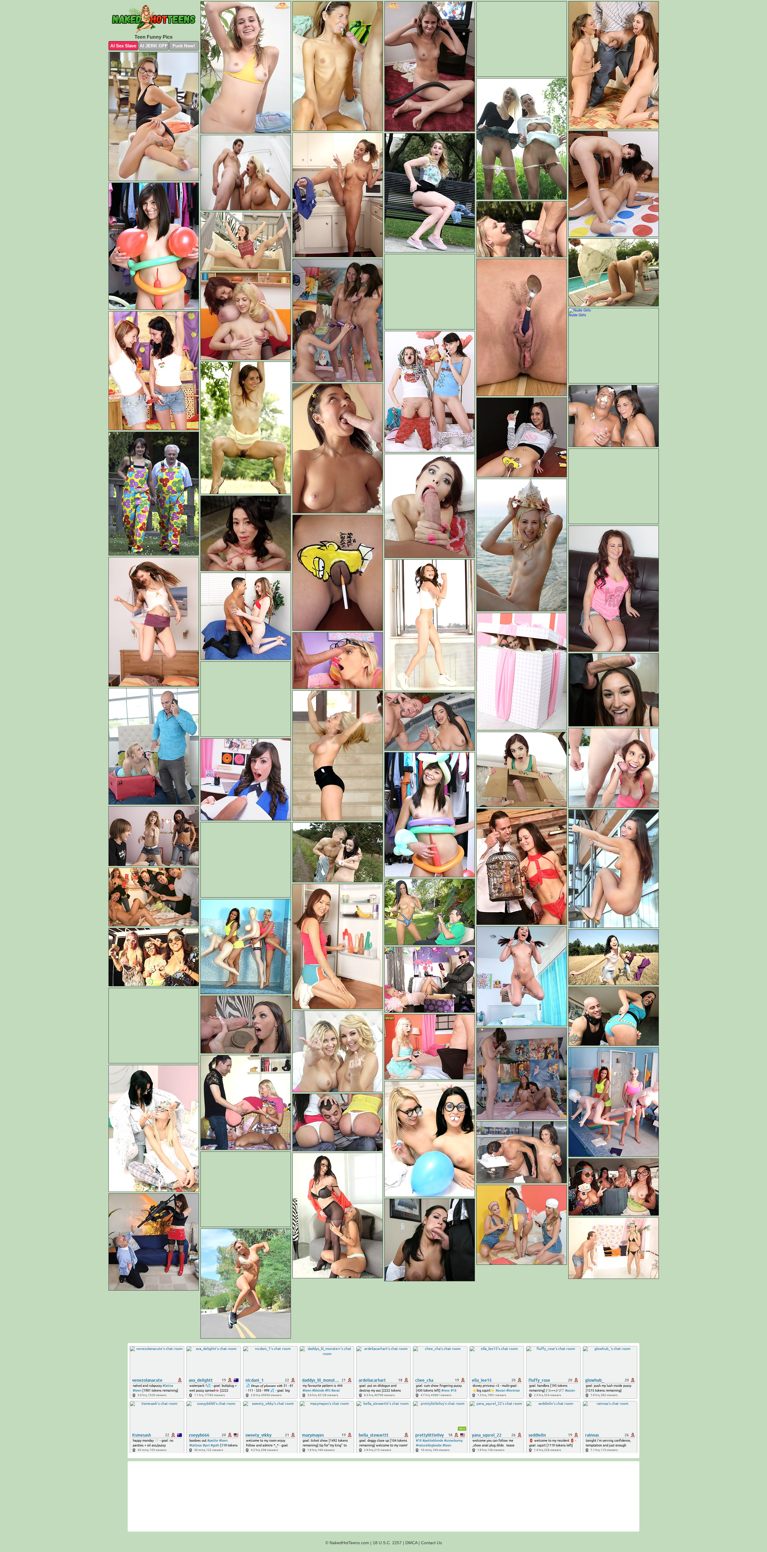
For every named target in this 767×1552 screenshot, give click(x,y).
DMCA (411, 1542)
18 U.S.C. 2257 (387, 1542)
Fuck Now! (184, 45)
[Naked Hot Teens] (153, 19)
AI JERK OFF (153, 45)
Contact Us (431, 1542)
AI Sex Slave (123, 45)
